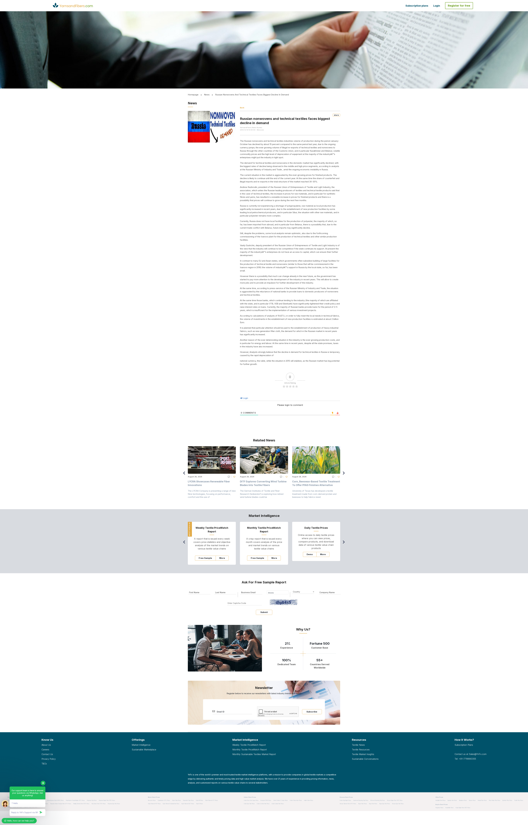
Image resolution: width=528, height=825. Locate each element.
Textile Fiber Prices (518, 800)
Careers (45, 749)
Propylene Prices (439, 807)
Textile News (358, 745)
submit (264, 612)
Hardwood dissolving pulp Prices (360, 800)
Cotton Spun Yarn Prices (249, 803)
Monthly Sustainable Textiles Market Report (254, 754)
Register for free (459, 5)
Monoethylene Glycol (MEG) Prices (55, 800)
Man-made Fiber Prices (494, 800)
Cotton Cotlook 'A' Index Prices (280, 800)
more (222, 558)
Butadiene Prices (463, 800)
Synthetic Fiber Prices (507, 800)
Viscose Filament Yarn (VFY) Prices (348, 803)
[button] (344, 474)
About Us (46, 745)
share (336, 115)
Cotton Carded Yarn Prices (278, 803)
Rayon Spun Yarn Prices (384, 803)
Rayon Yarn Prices (373, 803)
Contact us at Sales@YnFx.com (470, 754)
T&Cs (44, 763)
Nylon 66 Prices (199, 800)
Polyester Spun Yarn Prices (114, 803)
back (242, 108)
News (207, 94)
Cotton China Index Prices (296, 800)
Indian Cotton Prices (308, 800)
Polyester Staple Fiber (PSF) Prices (107, 800)
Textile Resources (361, 749)
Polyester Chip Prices (92, 800)
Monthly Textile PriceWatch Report (249, 749)
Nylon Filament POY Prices (154, 803)
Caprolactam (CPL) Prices (164, 800)
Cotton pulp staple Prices (345, 800)
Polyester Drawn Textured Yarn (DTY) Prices (60, 803)
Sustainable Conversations (365, 759)
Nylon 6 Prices (199, 803)
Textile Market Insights (363, 754)
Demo (310, 554)
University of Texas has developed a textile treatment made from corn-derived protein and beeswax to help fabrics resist (314, 494)
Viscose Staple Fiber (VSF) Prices (394, 800)
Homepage (193, 94)
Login (436, 5)
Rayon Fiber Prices (362, 803)
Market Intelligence (141, 745)
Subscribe (311, 711)
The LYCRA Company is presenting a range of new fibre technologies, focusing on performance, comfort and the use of (212, 494)
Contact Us (47, 754)
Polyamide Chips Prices (188, 800)
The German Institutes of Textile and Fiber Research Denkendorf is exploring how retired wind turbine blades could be (261, 494)
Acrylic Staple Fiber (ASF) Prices (463, 807)
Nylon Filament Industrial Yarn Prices (171, 803)
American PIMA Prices (265, 800)
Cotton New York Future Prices (251, 800)
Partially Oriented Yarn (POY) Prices (81, 803)
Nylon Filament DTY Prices (211, 800)
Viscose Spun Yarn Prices (398, 803)
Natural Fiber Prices (482, 800)
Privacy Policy (49, 759)
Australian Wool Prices (440, 800)
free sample (205, 558)
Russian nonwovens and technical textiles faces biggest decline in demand (252, 94)
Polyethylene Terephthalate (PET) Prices (75, 800)
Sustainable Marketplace (144, 749)
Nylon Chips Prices (176, 800)
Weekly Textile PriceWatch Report (249, 745)
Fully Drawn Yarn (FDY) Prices (98, 803)
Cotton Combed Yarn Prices (263, 803)
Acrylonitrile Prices (449, 807)
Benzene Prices (152, 800)
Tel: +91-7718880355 (465, 758)
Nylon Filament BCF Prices (187, 803)
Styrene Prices (472, 800)
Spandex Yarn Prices (452, 800)
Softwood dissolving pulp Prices (377, 800)
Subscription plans (416, 5)
